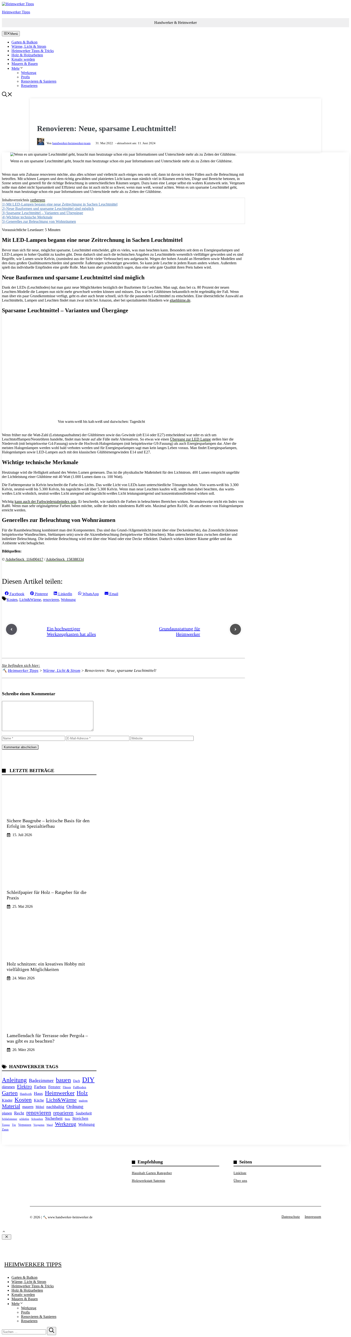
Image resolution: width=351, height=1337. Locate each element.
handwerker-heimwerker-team (71, 143)
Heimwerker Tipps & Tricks (32, 51)
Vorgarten (38, 1124)
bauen (63, 1080)
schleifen (24, 1118)
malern (83, 1100)
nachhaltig (55, 1106)
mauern (27, 1106)
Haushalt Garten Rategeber (152, 1173)
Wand (50, 1124)
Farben (40, 1086)
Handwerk (26, 1094)
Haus (38, 1093)
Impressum (313, 1217)
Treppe (6, 1125)
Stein (67, 1118)
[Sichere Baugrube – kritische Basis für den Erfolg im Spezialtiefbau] (49, 811)
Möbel (40, 1107)
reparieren (63, 1113)
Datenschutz (291, 1217)
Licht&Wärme (30, 600)
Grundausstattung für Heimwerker (179, 631)
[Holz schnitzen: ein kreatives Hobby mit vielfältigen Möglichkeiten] (49, 954)
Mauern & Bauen (24, 64)
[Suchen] (51, 1331)
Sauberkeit (84, 1113)
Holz (82, 1093)
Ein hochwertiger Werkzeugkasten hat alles (71, 631)
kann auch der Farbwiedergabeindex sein (45, 501)
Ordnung (74, 1106)
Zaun (5, 1129)
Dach (76, 1081)
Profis (25, 77)
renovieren (51, 600)
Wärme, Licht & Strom (28, 46)
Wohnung (68, 600)
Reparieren (29, 86)
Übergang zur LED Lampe (190, 439)
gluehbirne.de (180, 300)
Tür (14, 1124)
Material (11, 1106)
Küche (39, 1100)
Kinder (7, 1100)
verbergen (37, 200)
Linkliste (240, 1173)
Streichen (80, 1118)
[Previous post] (11, 629)
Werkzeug (28, 73)
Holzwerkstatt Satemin (148, 1181)
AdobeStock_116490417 (24, 559)
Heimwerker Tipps (16, 12)
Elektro (24, 1086)
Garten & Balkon (24, 42)
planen (7, 1113)
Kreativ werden (23, 59)
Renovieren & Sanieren (38, 81)
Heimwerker (59, 1093)
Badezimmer (41, 1080)
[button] (7, 96)
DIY (88, 1079)
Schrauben (37, 1118)
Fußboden (79, 1087)
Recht (19, 1113)
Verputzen (24, 1124)
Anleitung (14, 1080)
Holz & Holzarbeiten (27, 55)
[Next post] (235, 629)
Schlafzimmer (9, 1118)
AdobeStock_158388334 (65, 559)
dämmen (8, 1087)
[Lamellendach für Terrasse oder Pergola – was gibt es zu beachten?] (49, 1026)
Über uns (240, 1181)
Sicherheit (54, 1118)
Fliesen (67, 1087)
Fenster (54, 1087)
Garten (10, 1093)
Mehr (15, 68)
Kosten (12, 600)
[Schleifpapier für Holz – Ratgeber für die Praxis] (49, 882)
